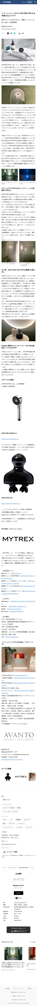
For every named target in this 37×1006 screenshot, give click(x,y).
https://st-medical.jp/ (12, 637)
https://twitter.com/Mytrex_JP (17, 606)
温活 (4, 823)
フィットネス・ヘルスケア (10, 811)
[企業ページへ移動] (18, 880)
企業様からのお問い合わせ (18, 996)
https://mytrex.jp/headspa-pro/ (11, 503)
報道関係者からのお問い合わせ (18, 992)
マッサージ (21, 823)
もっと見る (32, 942)
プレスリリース (12, 867)
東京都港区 (5, 835)
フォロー (18, 893)
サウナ (5, 819)
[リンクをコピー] (22, 33)
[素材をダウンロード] (19, 33)
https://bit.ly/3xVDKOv (16, 611)
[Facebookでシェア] (11, 33)
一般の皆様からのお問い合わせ (18, 999)
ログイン (24, 2)
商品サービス (6, 799)
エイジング (29, 827)
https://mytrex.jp (6, 439)
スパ (11, 819)
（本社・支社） (14, 837)
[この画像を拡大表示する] (8, 777)
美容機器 (18, 819)
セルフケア (27, 819)
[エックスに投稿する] (8, 33)
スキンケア (12, 823)
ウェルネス (19, 827)
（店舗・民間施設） (14, 835)
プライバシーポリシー (18, 988)
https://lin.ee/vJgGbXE (14, 609)
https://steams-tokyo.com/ (9, 844)
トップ (4, 867)
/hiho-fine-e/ (15, 439)
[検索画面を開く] (35, 2)
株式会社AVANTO (23, 867)
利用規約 (29, 988)
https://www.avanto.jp (20, 902)
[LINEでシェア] (14, 33)
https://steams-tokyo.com (20, 675)
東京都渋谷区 (5, 837)
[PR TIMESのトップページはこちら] (7, 2)
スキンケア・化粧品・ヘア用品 (11, 807)
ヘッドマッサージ (8, 827)
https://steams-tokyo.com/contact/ (12, 759)
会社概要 (7, 988)
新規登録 (30, 2)
